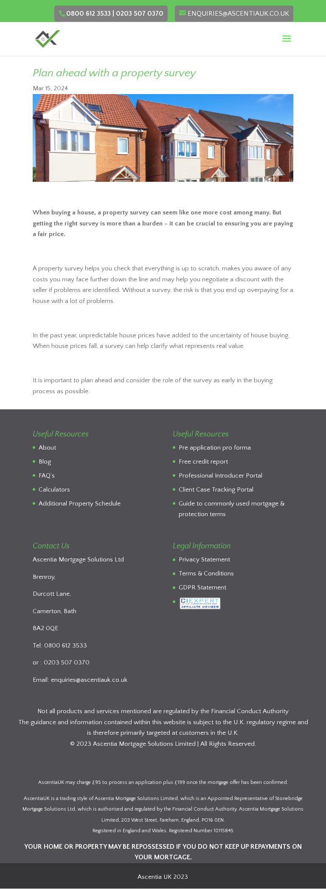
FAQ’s (47, 475)
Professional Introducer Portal (220, 475)
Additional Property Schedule (80, 503)
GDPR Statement (202, 587)
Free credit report (203, 461)
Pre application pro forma (215, 447)
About (47, 447)
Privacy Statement (204, 559)
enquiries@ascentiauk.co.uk (89, 679)
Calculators (54, 489)
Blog (45, 461)
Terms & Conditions (206, 573)
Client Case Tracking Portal (216, 489)
